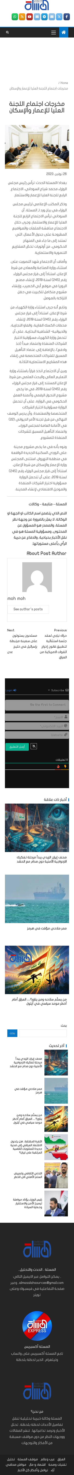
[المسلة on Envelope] (52, 16)
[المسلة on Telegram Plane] (44, 16)
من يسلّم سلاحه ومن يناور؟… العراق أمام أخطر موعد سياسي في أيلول (27, 1119)
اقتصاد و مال (37, 1464)
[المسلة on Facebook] (67, 16)
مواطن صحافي (16, 1464)
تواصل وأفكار (39, 1470)
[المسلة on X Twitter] (59, 16)
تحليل (11, 1459)
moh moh (16, 598)
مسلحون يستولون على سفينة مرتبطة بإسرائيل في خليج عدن (22, 641)
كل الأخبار (24, 1470)
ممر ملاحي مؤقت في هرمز (47, 928)
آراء (52, 1470)
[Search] (7, 32)
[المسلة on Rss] (22, 16)
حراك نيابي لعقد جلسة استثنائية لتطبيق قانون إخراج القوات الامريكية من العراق (53, 644)
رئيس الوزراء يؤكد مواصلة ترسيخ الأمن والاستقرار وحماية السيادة (27, 1203)
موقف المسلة (28, 1459)
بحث (64, 1025)
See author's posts (28, 609)
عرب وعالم (48, 1459)
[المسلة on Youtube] (29, 16)
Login (9, 690)
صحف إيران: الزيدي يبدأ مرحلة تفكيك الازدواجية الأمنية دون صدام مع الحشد (26, 1062)
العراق (61, 1459)
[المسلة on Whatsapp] (15, 16)
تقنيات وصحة (57, 1464)
